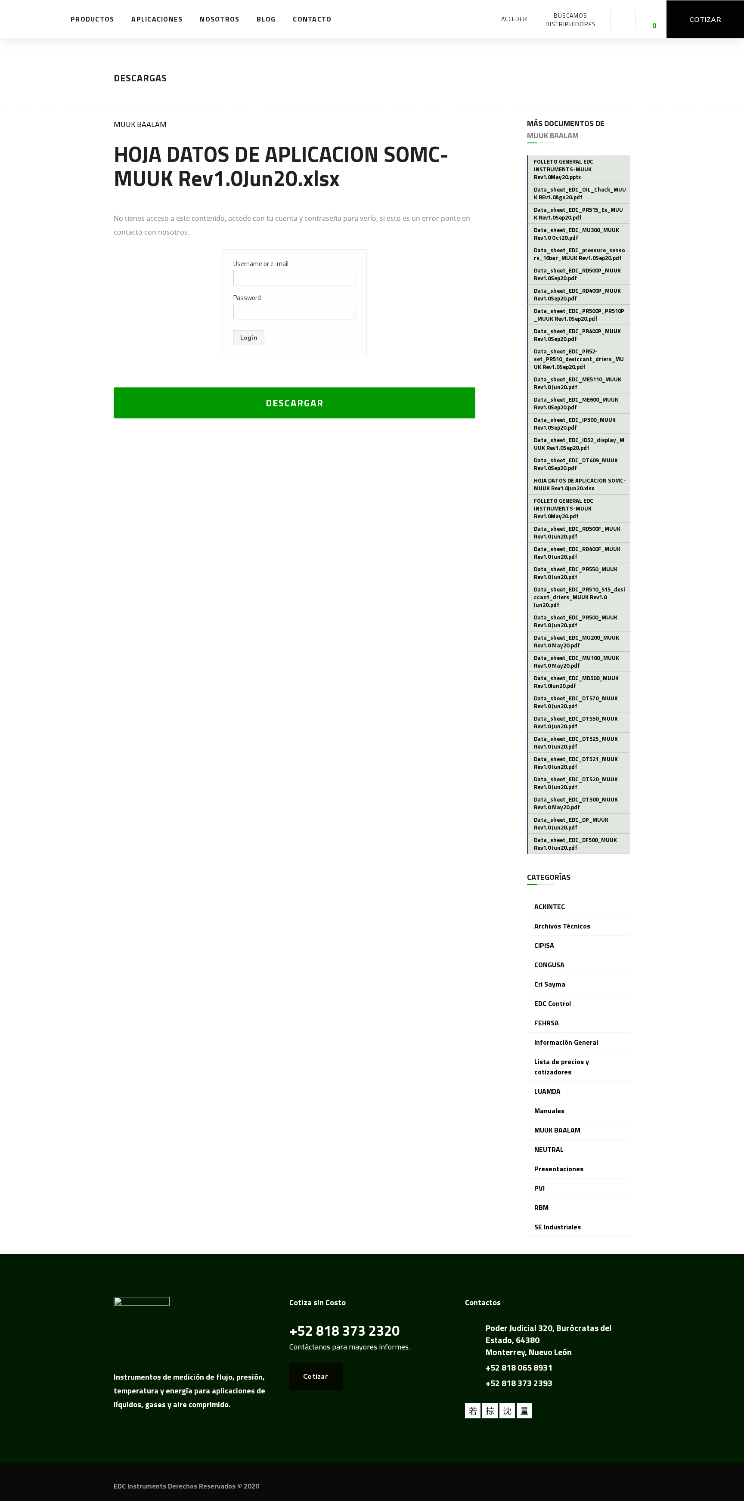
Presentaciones (558, 1169)
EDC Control (552, 1003)
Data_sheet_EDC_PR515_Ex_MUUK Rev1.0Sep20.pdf (578, 213)
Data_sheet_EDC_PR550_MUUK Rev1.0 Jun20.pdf (575, 573)
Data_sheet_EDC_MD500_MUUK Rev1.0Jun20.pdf (576, 682)
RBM (541, 1207)
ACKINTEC (549, 906)
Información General (566, 1042)
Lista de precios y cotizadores (561, 1066)
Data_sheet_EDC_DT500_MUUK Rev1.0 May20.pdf (576, 803)
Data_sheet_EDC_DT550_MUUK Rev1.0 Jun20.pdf (576, 722)
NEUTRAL (549, 1149)
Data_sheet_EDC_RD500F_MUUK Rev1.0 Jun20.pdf (577, 532)
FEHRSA (546, 1023)
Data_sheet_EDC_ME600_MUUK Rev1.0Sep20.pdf (576, 403)
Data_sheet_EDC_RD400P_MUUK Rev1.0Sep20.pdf (577, 294)
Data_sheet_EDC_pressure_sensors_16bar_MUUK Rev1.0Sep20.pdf (579, 254)
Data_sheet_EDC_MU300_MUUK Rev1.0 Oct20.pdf (576, 234)
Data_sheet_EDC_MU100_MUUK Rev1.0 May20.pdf (576, 661)
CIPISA (544, 945)
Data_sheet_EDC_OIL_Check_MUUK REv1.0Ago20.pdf (580, 193)
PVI (539, 1188)
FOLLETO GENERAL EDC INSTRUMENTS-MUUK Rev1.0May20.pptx (563, 169)
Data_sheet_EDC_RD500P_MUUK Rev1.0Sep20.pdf (577, 274)
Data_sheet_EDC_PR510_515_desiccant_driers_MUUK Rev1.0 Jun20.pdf (579, 597)
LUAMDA (547, 1091)
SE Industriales (557, 1227)
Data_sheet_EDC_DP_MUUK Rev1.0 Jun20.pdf (571, 823)
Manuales (549, 1110)
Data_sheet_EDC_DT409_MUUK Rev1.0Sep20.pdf (576, 464)
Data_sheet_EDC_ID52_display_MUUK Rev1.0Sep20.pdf (579, 444)
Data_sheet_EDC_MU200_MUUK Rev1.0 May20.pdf (576, 641)
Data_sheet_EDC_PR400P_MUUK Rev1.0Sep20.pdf (577, 335)
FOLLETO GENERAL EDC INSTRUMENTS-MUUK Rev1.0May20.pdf (563, 508)
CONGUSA (549, 964)
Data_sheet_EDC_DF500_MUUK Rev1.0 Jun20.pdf (575, 844)
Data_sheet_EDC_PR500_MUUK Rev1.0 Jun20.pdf (575, 621)
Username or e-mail (260, 264)
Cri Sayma (549, 984)
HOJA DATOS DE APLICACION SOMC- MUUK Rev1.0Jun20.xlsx (580, 484)
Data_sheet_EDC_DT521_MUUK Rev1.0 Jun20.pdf (576, 763)
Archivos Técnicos (562, 926)
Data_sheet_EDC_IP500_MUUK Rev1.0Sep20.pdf (575, 423)
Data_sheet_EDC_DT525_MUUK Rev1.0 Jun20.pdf (576, 742)
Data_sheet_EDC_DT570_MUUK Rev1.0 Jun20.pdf (576, 702)
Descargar (295, 403)
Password (247, 298)
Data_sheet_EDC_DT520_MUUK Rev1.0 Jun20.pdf (576, 783)
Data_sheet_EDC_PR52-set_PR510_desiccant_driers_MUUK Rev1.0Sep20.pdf (579, 359)
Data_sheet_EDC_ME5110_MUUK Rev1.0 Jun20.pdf (577, 383)
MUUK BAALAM (140, 124)
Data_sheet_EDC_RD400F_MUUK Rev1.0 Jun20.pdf (577, 553)
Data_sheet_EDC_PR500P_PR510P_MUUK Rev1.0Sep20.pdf (579, 314)
